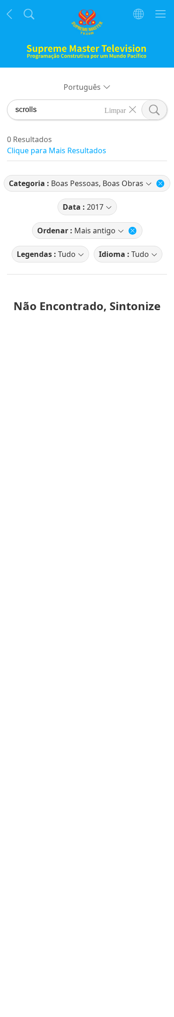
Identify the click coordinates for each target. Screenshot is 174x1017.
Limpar (115, 109)
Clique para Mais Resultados (56, 150)
